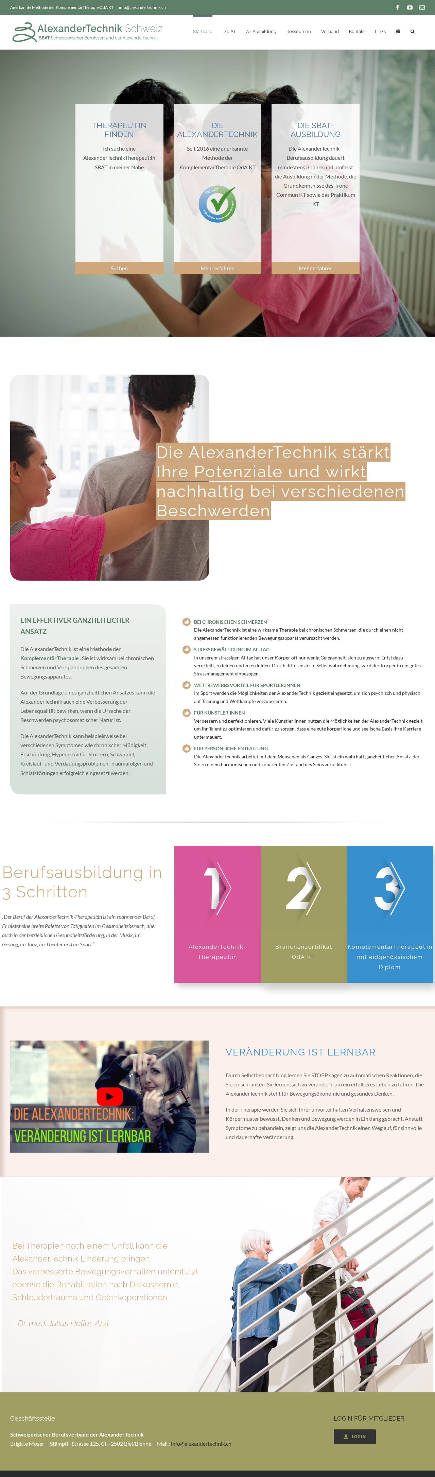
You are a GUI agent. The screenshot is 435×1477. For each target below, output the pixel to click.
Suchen (119, 268)
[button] (413, 30)
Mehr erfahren (217, 268)
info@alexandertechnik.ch (142, 7)
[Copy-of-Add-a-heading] (109, 1043)
